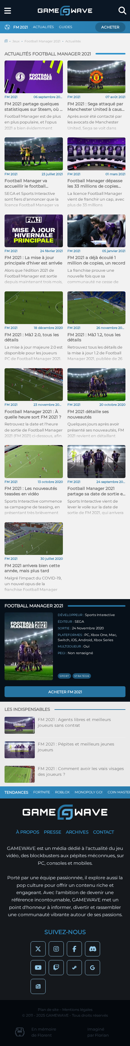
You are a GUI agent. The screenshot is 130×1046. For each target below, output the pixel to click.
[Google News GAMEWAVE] (38, 986)
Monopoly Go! (88, 792)
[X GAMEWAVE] (38, 948)
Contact (103, 832)
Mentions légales (77, 1009)
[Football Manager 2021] (29, 646)
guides (65, 27)
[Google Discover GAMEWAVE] (92, 967)
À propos (27, 832)
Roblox (62, 792)
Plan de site (48, 1009)
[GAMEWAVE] (65, 10)
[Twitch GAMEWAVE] (56, 967)
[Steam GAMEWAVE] (74, 967)
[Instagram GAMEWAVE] (56, 948)
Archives (77, 832)
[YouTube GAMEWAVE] (38, 967)
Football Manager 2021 (42, 41)
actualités (43, 27)
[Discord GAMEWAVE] (92, 948)
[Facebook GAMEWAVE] (74, 948)
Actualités (73, 41)
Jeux (16, 41)
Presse (52, 832)
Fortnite (41, 792)
